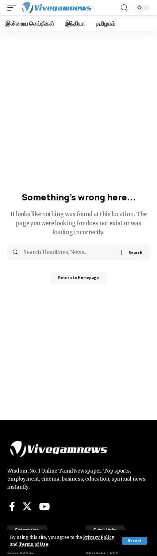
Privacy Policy (98, 537)
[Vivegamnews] (56, 7)
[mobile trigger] (13, 7)
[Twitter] (27, 506)
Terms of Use (33, 544)
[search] (124, 7)
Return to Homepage (78, 278)
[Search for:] (69, 252)
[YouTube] (44, 506)
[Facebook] (12, 506)
